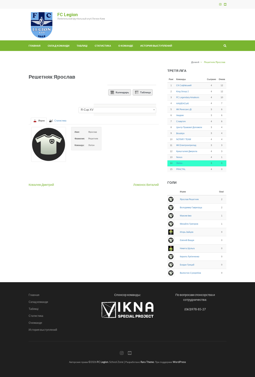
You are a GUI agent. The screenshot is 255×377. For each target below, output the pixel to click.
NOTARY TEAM (183, 139)
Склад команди (58, 45)
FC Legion (67, 14)
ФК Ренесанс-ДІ (184, 109)
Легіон (179, 163)
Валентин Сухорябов (190, 273)
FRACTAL (181, 169)
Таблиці (82, 45)
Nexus (179, 157)
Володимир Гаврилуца (191, 207)
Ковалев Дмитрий (41, 184)
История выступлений (156, 45)
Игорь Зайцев (186, 232)
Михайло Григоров (189, 224)
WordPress (179, 361)
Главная (34, 45)
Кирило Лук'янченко (189, 256)
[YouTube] (225, 4)
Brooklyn (180, 133)
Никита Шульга (187, 248)
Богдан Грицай (187, 265)
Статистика (103, 45)
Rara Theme (147, 361)
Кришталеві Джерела (186, 151)
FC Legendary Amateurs (187, 97)
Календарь (122, 92)
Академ (180, 115)
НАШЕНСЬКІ (182, 103)
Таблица (145, 92)
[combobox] (117, 109)
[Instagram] (220, 4)
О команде (125, 45)
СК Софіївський (184, 85)
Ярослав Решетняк (189, 199)
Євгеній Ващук (187, 240)
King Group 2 (182, 91)
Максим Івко (186, 216)
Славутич (181, 121)
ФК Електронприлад (186, 145)
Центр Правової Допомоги (189, 127)
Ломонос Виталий (146, 184)
